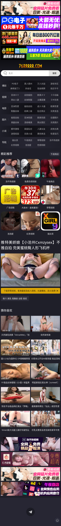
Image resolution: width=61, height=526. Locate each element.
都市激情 (15, 129)
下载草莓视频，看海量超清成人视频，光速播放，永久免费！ (30, 290)
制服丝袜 (15, 111)
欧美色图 (41, 117)
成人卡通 (41, 106)
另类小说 (28, 133)
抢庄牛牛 (54, 88)
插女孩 (15, 140)
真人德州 (28, 83)
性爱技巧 (54, 133)
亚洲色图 (28, 117)
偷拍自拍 (28, 106)
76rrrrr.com (30, 66)
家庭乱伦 (28, 129)
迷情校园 (15, 133)
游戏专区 (54, 83)
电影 (4, 108)
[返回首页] (57, 520)
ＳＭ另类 (54, 99)
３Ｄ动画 (54, 95)
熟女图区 (41, 122)
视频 (4, 97)
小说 (4, 130)
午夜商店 (28, 140)
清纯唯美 (28, 122)
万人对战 (41, 83)
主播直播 (41, 99)
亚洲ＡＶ (15, 95)
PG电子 (15, 83)
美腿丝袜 (15, 122)
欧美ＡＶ (41, 95)
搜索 (54, 73)
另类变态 (54, 111)
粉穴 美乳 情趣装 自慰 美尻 (15, 298)
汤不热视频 (54, 140)
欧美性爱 (54, 106)
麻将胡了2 (15, 88)
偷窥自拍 (15, 117)
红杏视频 (15, 145)
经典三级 (28, 111)
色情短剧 (41, 145)
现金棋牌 (41, 88)
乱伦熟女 (41, 111)
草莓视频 (41, 140)
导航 (4, 142)
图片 (4, 119)
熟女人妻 (15, 99)
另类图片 (54, 122)
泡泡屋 (28, 145)
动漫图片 (54, 117)
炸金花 (28, 88)
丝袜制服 (28, 99)
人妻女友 (41, 129)
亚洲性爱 (15, 106)
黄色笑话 (41, 133)
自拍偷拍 (28, 95)
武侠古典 (54, 129)
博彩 (4, 85)
